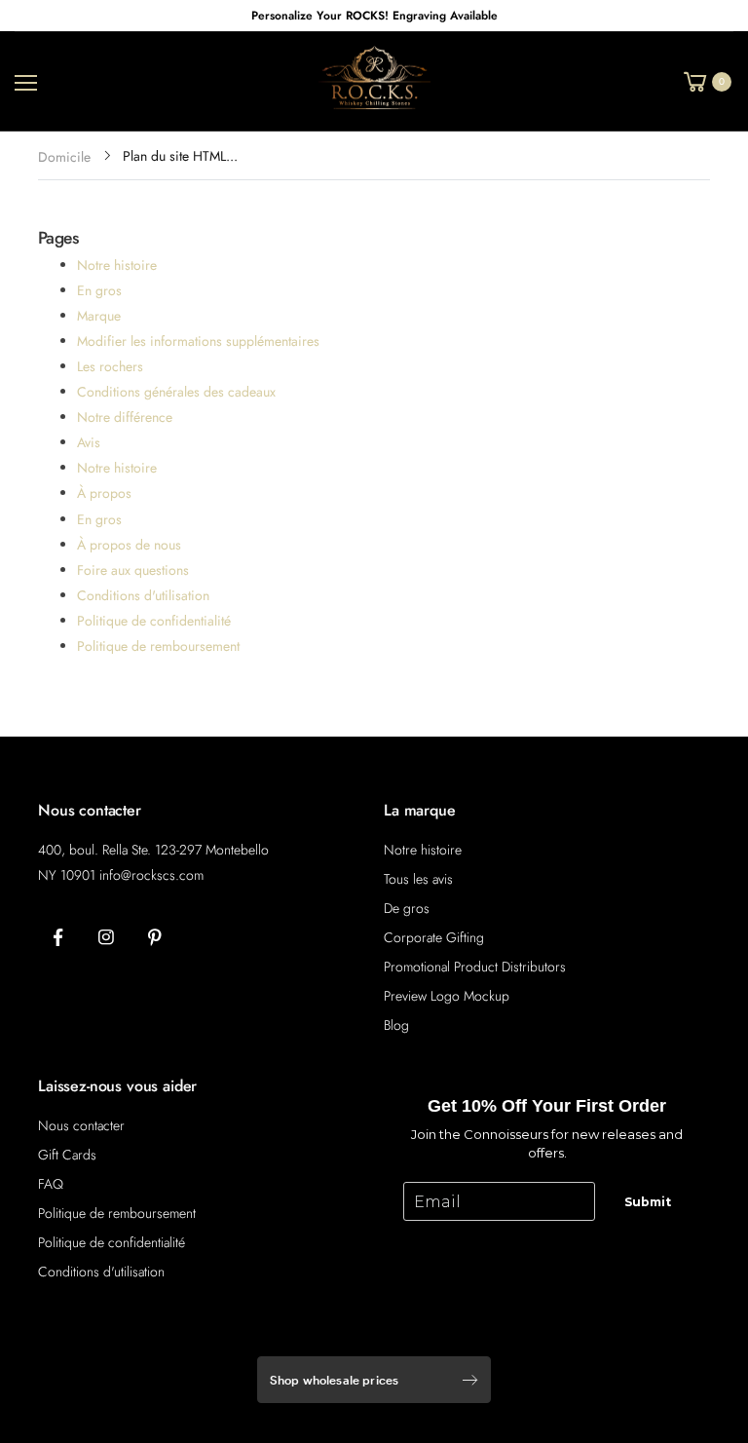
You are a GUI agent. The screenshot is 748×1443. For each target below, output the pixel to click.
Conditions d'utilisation (143, 595)
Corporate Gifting (434, 937)
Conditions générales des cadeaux (176, 391)
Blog (396, 1025)
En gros (99, 290)
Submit (647, 1202)
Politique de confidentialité (154, 620)
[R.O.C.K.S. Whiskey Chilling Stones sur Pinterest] (154, 938)
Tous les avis (418, 879)
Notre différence (124, 417)
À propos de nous (129, 544)
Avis (88, 442)
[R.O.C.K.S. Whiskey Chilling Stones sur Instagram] (106, 938)
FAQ (50, 1184)
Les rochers (110, 366)
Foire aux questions (133, 570)
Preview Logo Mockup (446, 996)
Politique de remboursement (158, 646)
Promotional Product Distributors (475, 966)
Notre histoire (117, 265)
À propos (104, 493)
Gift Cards (67, 1154)
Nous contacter (81, 1125)
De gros (407, 908)
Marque (99, 315)
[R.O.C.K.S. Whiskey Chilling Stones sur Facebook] (57, 938)
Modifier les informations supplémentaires (198, 341)
